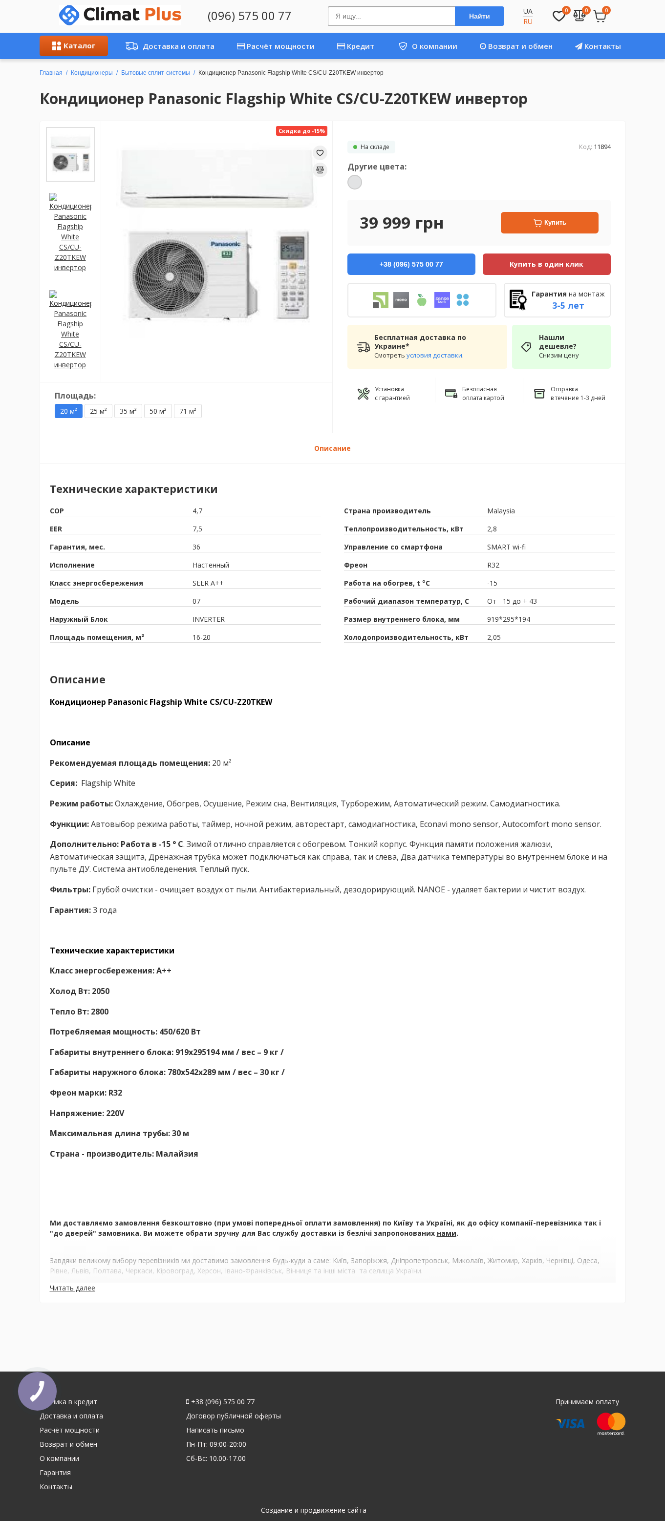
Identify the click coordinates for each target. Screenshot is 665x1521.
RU (528, 21)
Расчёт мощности (280, 46)
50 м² (158, 411)
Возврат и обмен (519, 46)
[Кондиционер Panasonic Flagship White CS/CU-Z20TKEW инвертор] (70, 154)
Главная (51, 72)
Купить (555, 222)
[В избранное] (320, 153)
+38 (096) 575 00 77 (222, 1401)
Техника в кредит (68, 1401)
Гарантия (55, 1472)
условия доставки (434, 355)
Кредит (359, 46)
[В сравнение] (320, 170)
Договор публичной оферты (233, 1415)
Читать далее (72, 1287)
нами (446, 1233)
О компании (424, 46)
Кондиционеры (92, 72)
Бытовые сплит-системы (155, 72)
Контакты (601, 46)
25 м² (98, 411)
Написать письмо (215, 1430)
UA (528, 11)
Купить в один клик (546, 264)
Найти (479, 16)
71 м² (187, 411)
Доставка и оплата (167, 46)
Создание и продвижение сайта (313, 1510)
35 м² (128, 411)
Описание (332, 448)
